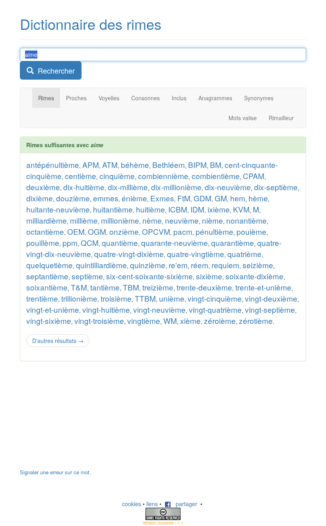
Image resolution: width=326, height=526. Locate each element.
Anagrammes (215, 98)
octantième (45, 231)
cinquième (117, 175)
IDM (197, 209)
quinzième (147, 264)
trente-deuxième (204, 287)
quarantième (232, 242)
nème (152, 220)
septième (87, 276)
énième (134, 198)
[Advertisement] (79, 419)
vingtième (143, 320)
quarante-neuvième (174, 242)
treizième (157, 287)
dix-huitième (84, 186)
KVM (241, 209)
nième (212, 220)
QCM (90, 242)
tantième (105, 287)
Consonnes (145, 98)
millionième (120, 220)
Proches (76, 98)
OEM (76, 231)
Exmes (162, 198)
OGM (97, 231)
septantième (47, 276)
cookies (131, 504)
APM (90, 164)
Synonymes (259, 98)
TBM (131, 287)
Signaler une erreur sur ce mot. (55, 472)
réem (199, 264)
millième (84, 220)
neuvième (182, 220)
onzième (124, 231)
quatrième (244, 253)
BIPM (197, 164)
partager (184, 504)
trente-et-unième (263, 287)
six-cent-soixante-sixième (149, 276)
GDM (203, 198)
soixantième (47, 287)
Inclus (179, 98)
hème (258, 198)
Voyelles (109, 98)
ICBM (177, 209)
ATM (110, 164)
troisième (116, 298)
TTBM (145, 298)
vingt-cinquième (215, 298)
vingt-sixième (48, 320)
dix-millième (128, 186)
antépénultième (52, 164)
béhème (135, 164)
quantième (120, 242)
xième (190, 320)
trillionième (79, 298)
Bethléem (168, 164)
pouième (251, 231)
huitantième (113, 209)
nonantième (246, 220)
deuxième (43, 186)
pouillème (42, 242)
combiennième (163, 175)
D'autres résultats (57, 341)
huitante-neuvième (58, 209)
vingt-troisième (99, 320)
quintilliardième (101, 264)
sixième (209, 276)
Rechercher (54, 70)
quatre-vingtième (195, 253)
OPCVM (156, 231)
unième (171, 298)
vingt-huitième (106, 309)
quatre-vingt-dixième (129, 253)
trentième (42, 298)
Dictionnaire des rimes (90, 24)
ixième (219, 209)
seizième (258, 264)
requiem (225, 264)
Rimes (46, 98)
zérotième (256, 320)
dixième (39, 198)
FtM (183, 198)
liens (152, 504)
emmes (105, 198)
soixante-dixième (254, 276)
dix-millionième (176, 186)
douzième (73, 198)
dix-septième (276, 186)
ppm (70, 242)
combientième (216, 175)
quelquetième (49, 264)
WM (170, 320)
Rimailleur (281, 118)
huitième (150, 209)
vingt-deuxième (271, 298)
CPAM (253, 175)
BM (215, 164)
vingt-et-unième (52, 309)
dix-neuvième (228, 186)
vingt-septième (270, 309)
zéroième (220, 320)
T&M (79, 287)
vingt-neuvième (159, 309)
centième (80, 175)
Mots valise (243, 118)
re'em (178, 264)
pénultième (214, 231)
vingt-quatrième (215, 309)
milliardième (46, 220)
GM (221, 198)
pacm (182, 231)
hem (237, 198)
